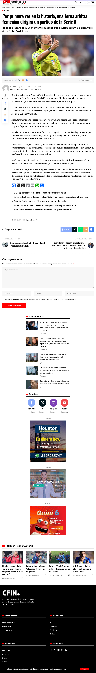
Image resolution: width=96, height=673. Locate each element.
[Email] (23, 80)
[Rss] (66, 650)
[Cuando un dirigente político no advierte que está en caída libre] (32, 384)
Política (43, 334)
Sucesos (44, 349)
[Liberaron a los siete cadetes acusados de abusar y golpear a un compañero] (32, 370)
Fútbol (6, 10)
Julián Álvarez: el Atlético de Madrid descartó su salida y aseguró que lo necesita (43, 209)
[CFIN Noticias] (14, 2)
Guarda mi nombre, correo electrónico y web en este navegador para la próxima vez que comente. (41, 299)
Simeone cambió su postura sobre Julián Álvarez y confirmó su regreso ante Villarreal (45, 205)
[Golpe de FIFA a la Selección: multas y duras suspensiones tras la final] (59, 557)
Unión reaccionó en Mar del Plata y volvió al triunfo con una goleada (35, 569)
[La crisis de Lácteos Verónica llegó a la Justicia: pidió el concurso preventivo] (32, 357)
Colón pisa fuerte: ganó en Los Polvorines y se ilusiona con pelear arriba (40, 201)
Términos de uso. (59, 669)
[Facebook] (31, 406)
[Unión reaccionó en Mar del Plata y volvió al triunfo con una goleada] (36, 557)
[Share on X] (19, 80)
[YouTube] (58, 650)
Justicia (43, 376)
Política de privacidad (39, 669)
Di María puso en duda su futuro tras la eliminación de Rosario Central (83, 569)
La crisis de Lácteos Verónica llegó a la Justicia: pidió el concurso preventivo (53, 357)
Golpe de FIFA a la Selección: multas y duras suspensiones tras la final (59, 569)
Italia (28, 220)
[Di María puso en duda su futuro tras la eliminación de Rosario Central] (83, 557)
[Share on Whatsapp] (80, 229)
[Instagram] (53, 406)
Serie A (34, 220)
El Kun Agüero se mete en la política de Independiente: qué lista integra (40, 192)
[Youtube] (64, 406)
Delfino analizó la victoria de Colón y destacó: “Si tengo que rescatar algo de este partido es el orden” (51, 197)
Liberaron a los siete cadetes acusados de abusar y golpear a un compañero (54, 370)
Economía (44, 363)
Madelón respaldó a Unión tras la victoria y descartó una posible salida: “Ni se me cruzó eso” (12, 570)
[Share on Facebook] (15, 80)
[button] (84, 669)
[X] (42, 406)
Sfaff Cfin (13, 87)
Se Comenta (45, 387)
